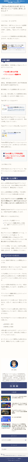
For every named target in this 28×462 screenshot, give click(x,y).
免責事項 (19, 458)
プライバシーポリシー (11, 458)
